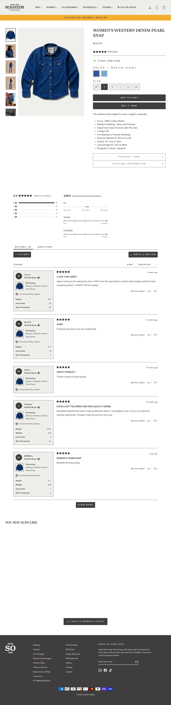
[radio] (96, 73)
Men (37, 7)
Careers (69, 672)
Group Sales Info (73, 654)
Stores (106, 7)
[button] (105, 52)
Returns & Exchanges (42, 658)
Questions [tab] (46, 247)
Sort (131, 265)
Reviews (36, 645)
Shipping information (129, 164)
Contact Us (37, 676)
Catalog (69, 667)
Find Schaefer (72, 645)
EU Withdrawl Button (41, 681)
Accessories (69, 7)
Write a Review (145, 255)
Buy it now (129, 106)
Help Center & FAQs (41, 672)
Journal (36, 649)
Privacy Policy (39, 663)
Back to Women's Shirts (87, 621)
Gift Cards (70, 649)
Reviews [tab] (24, 247)
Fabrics (69, 663)
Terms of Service (40, 667)
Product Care (129, 157)
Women (50, 7)
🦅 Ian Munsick (126, 7)
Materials (89, 7)
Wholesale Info (72, 658)
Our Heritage (38, 654)
